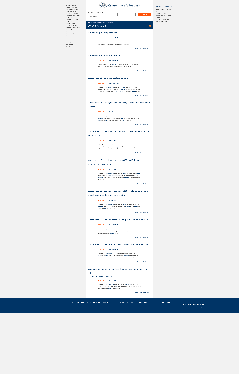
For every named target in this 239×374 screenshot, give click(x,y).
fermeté (136, 206)
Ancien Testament (71, 5)
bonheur (123, 257)
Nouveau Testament (101, 22)
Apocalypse (110, 22)
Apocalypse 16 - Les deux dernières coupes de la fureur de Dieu (118, 244)
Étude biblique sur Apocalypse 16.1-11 (106, 33)
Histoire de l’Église (71, 33)
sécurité (111, 233)
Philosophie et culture (72, 40)
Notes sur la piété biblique (162, 21)
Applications (70, 46)
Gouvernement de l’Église (73, 27)
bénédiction (127, 177)
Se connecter (94, 16)
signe (124, 116)
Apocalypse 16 (115, 42)
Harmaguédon (119, 91)
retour (121, 118)
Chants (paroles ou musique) (74, 42)
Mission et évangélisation (73, 29)
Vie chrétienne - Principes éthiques (73, 16)
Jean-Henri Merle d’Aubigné (194, 304)
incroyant (123, 231)
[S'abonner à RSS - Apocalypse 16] (150, 26)
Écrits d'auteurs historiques (73, 36)
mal (110, 257)
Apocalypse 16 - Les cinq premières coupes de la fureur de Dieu (118, 220)
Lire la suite (138, 48)
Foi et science (70, 31)
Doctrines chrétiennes (72, 13)
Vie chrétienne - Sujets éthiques (72, 20)
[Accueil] (119, 5)
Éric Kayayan (113, 112)
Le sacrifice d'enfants (161, 13)
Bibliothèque (91, 22)
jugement (122, 89)
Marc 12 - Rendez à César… (163, 19)
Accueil (90, 12)
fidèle (109, 288)
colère (131, 87)
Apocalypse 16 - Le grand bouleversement (108, 78)
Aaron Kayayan (114, 83)
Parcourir (99, 12)
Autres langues (70, 44)
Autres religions (71, 38)
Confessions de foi (71, 11)
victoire (134, 91)
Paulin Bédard (113, 38)
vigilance (127, 206)
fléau (122, 120)
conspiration (112, 175)
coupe (124, 87)
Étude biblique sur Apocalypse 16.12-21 (107, 55)
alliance (121, 149)
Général (101, 38)
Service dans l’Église (72, 25)
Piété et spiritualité (71, 23)
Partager (145, 48)
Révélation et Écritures (72, 9)
